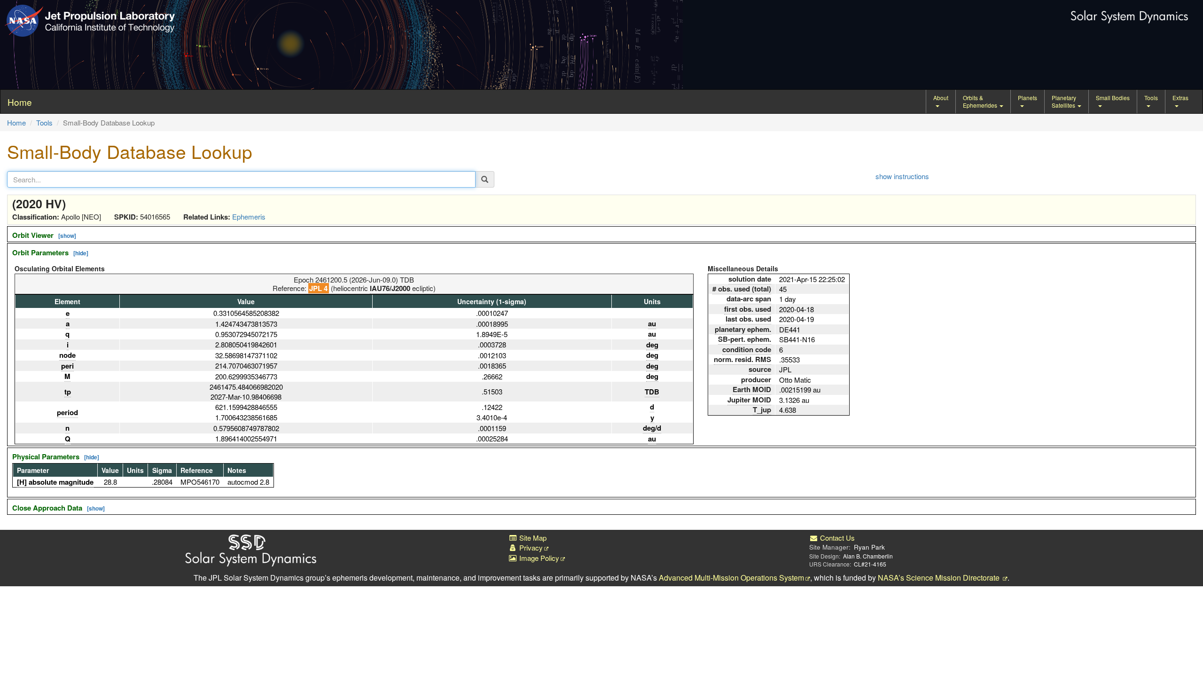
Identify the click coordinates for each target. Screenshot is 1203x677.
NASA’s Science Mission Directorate (939, 577)
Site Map (532, 538)
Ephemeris (249, 216)
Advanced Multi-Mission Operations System (731, 577)
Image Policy (538, 558)
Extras (1180, 98)
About (940, 98)
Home (16, 122)
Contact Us (836, 538)
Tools (1151, 98)
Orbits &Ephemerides (981, 101)
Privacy (530, 547)
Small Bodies (1113, 98)
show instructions (902, 176)
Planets (1027, 98)
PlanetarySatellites (1064, 101)
